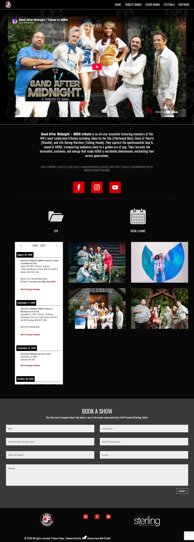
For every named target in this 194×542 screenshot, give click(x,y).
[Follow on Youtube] (115, 187)
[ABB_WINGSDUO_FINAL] (159, 281)
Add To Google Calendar (30, 289)
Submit (182, 491)
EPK (56, 231)
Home (118, 5)
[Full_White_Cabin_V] (97, 328)
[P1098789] (97, 281)
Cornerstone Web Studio (98, 538)
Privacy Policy (57, 538)
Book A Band (138, 231)
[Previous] (20, 245)
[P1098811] (159, 328)
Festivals (169, 5)
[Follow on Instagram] (97, 187)
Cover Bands (152, 5)
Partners (184, 5)
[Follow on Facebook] (79, 187)
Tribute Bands (133, 5)
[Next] (57, 245)
